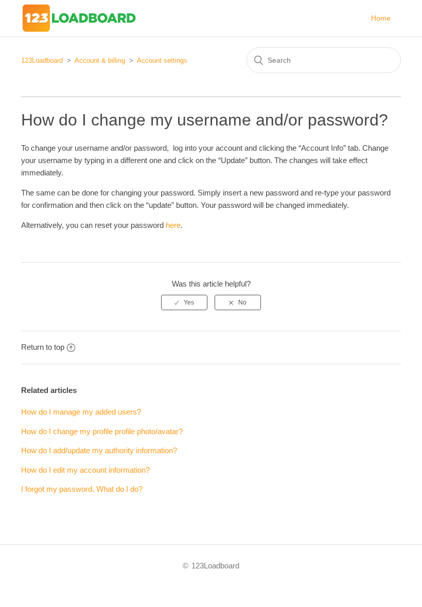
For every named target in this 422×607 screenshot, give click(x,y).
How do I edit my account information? (85, 470)
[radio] (184, 302)
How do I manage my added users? (81, 411)
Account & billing (100, 60)
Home (381, 18)
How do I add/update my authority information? (99, 450)
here (173, 225)
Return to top (42, 347)
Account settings (162, 60)
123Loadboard (42, 60)
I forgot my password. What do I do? (82, 489)
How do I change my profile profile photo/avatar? (102, 431)
